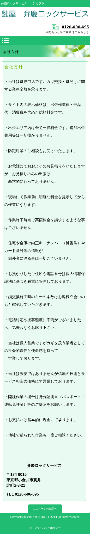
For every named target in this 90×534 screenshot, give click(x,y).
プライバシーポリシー (47, 527)
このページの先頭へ (45, 508)
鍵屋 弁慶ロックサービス (45, 14)
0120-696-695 (75, 27)
